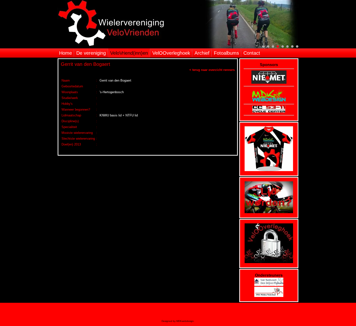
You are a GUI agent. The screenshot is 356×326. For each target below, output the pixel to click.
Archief (201, 53)
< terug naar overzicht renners (212, 70)
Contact (251, 53)
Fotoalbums (226, 53)
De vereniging (91, 53)
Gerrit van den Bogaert (85, 64)
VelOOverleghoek (171, 53)
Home (65, 53)
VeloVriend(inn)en (129, 53)
